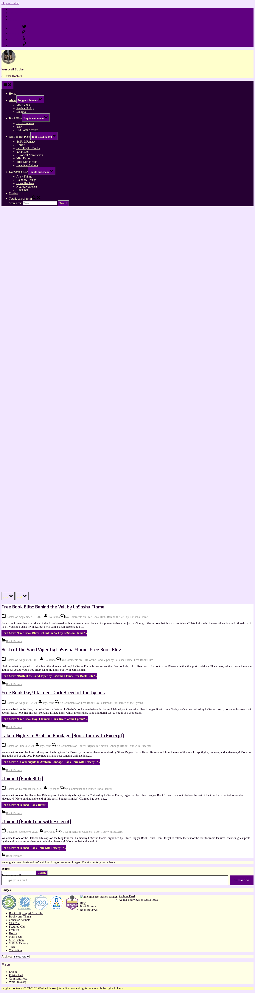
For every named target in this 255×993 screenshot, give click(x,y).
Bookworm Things (20, 916)
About (12, 100)
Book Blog (15, 118)
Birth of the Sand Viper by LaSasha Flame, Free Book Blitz (61, 650)
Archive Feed (127, 896)
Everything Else (18, 171)
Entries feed (16, 975)
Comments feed (18, 978)
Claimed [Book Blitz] (22, 779)
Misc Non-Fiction (26, 161)
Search (5, 868)
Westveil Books (12, 69)
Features (14, 930)
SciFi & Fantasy (25, 141)
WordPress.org (17, 981)
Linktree (14, 16)
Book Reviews (25, 123)
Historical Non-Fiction (29, 155)
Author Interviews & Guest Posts (138, 899)
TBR (19, 126)
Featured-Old (17, 926)
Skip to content (10, 3)
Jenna (54, 617)
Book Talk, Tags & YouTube (26, 913)
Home (12, 9)
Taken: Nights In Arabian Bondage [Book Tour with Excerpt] (62, 736)
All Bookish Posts (19, 136)
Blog (83, 903)
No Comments (106, 617)
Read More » (44, 633)
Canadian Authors (27, 165)
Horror (20, 145)
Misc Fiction (23, 158)
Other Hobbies (25, 183)
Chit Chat (22, 190)
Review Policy (17, 12)
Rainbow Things (26, 179)
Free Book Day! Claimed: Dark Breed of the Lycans (53, 693)
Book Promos (14, 641)
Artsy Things (24, 176)
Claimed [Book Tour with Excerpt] (36, 822)
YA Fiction (22, 151)
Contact (13, 19)
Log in (13, 971)
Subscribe (241, 880)
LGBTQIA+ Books (28, 148)
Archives (6, 956)
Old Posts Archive (27, 130)
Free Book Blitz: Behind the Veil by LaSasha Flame (52, 607)
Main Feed (15, 936)
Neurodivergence (26, 186)
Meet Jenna (23, 105)
